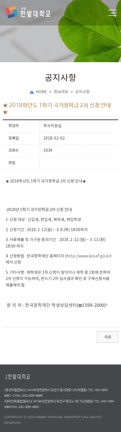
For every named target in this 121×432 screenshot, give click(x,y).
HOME (41, 92)
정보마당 (61, 92)
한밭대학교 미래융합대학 (32, 13)
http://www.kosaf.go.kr (88, 256)
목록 (107, 337)
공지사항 (82, 92)
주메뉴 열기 (112, 13)
